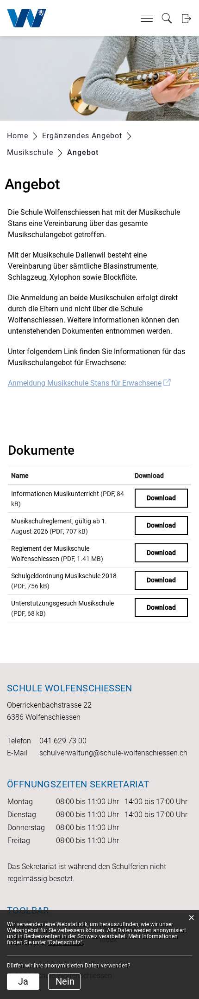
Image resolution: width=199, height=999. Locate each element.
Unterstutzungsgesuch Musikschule (62, 603)
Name (20, 475)
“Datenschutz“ (64, 942)
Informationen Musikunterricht (55, 493)
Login (186, 18)
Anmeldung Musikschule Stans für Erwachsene (89, 383)
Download (149, 475)
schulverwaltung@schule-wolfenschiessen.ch (113, 752)
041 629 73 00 (63, 740)
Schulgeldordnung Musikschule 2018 (64, 576)
